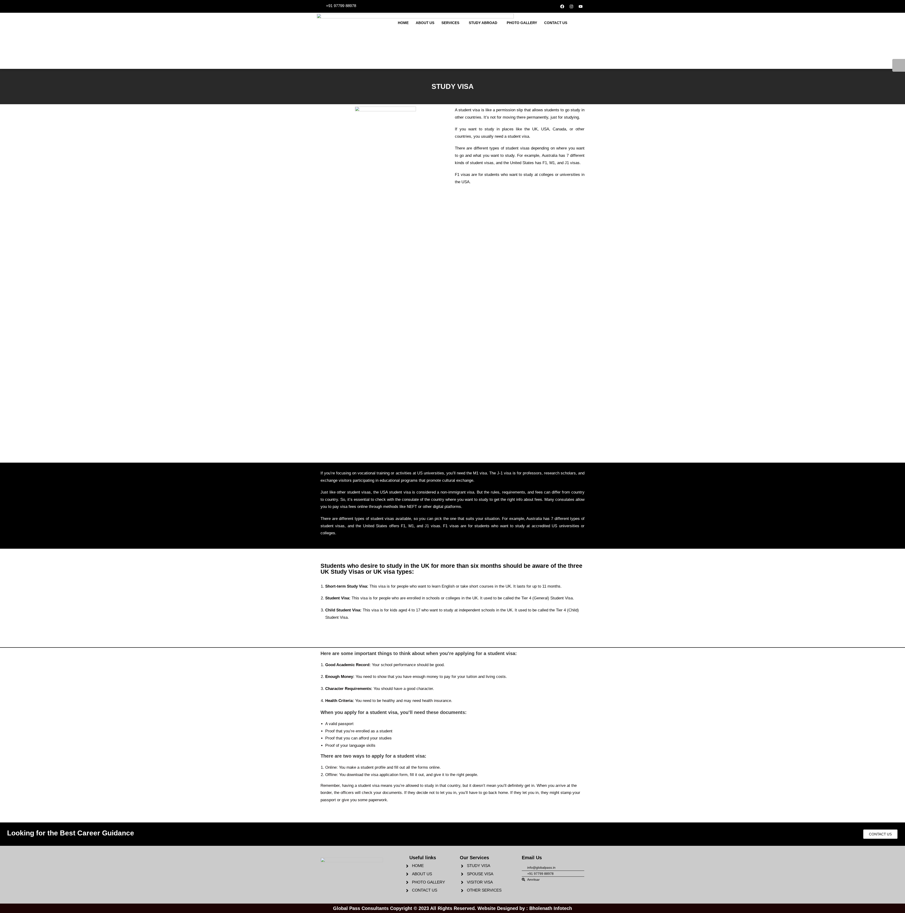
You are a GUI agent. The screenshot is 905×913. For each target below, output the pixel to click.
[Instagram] (571, 6)
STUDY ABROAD (483, 23)
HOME (403, 23)
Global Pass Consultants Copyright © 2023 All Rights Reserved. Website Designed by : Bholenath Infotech (452, 908)
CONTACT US (555, 23)
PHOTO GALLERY (522, 23)
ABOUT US (425, 23)
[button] (451, 22)
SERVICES (450, 23)
